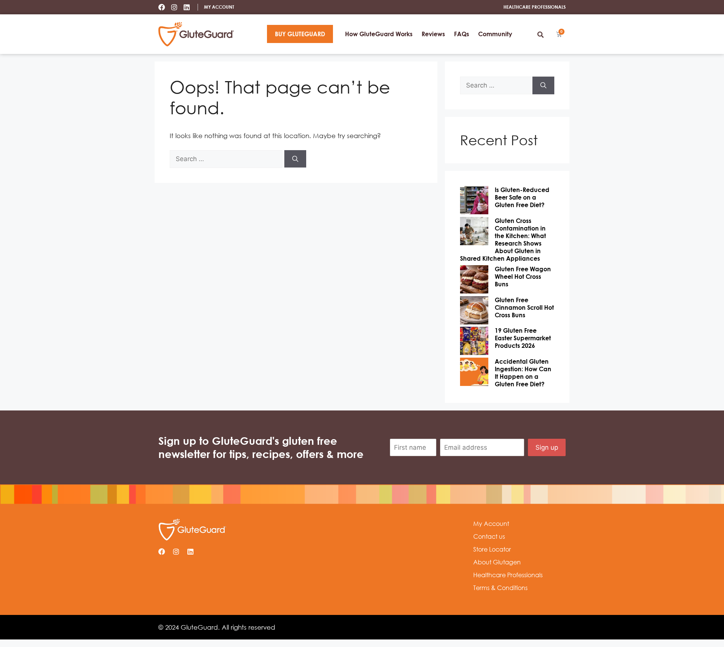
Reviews (433, 34)
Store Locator (492, 549)
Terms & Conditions (500, 588)
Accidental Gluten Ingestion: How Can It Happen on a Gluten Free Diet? (523, 373)
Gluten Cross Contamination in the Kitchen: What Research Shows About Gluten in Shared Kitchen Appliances (503, 239)
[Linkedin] (186, 7)
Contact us (489, 536)
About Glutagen (497, 562)
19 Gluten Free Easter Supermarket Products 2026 (523, 338)
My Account (491, 523)
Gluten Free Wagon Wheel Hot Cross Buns (523, 276)
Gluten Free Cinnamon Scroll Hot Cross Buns (524, 307)
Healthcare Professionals (508, 575)
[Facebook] (161, 7)
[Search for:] (227, 159)
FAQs (461, 34)
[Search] (295, 159)
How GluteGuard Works (379, 34)
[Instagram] (174, 7)
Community (495, 34)
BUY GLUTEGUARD (300, 34)
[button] (540, 34)
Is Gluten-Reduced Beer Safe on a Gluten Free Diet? (522, 197)
